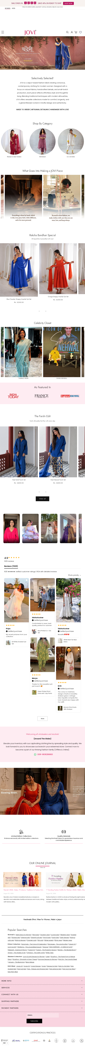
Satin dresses (64, 937)
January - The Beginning (16, 962)
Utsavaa (45, 947)
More (42, 719)
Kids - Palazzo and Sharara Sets (37, 969)
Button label (42, 53)
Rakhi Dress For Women (23, 935)
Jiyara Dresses (36, 966)
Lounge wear (55, 935)
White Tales (49, 953)
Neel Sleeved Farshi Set (58, 480)
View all (42, 499)
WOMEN (7, 8)
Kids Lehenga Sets (55, 969)
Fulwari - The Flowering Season (46, 950)
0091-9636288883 (45, 754)
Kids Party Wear (13, 972)
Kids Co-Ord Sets (64, 966)
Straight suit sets (36, 937)
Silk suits (40, 940)
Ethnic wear (58, 940)
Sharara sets (16, 937)
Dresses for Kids (52, 966)
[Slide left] (39, 311)
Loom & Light (12, 947)
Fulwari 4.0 (72, 944)
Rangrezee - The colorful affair (58, 944)
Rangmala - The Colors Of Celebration (34, 944)
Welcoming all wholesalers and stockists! (42, 734)
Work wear (35, 935)
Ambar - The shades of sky (17, 953)
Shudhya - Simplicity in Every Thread (25, 959)
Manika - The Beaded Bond (67, 950)
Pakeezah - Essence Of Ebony (17, 950)
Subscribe (34, 1021)
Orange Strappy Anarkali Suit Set (58, 296)
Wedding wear (65, 935)
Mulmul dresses (20, 940)
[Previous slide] (4, 53)
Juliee (48, 957)
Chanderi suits (31, 940)
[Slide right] (45, 311)
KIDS (13, 8)
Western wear (67, 940)
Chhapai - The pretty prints (36, 953)
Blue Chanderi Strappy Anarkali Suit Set (19, 299)
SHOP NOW (68, 3)
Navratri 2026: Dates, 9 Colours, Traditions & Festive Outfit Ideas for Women (24, 890)
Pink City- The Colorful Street (67, 959)
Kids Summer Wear (69, 969)
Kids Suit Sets (21, 969)
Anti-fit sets (47, 937)
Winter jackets (48, 940)
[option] (42, 8)
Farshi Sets (55, 937)
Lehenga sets (25, 937)
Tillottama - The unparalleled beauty (29, 947)
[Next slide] (80, 53)
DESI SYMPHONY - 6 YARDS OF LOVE (60, 947)
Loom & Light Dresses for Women (34, 957)
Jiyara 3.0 (27, 966)
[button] (2, 32)
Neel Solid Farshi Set (19, 480)
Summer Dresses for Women (47, 959)
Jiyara (44, 966)
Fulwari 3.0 (31, 950)
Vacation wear (45, 935)
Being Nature (30, 962)
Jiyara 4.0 (19, 966)
